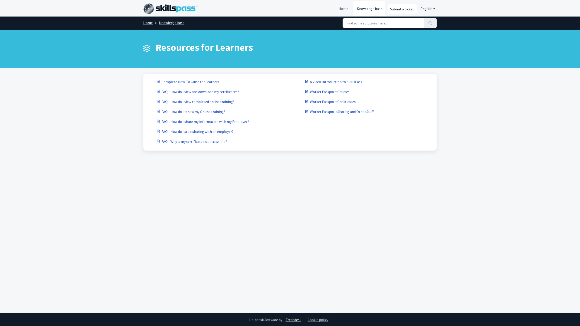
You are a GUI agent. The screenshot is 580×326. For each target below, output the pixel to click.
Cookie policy (318, 319)
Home (343, 8)
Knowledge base (369, 8)
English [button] (426, 8)
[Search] (430, 23)
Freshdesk (293, 319)
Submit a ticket (402, 9)
